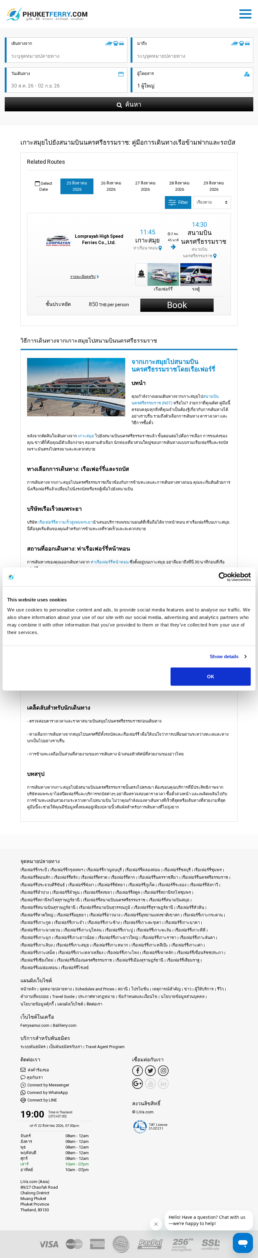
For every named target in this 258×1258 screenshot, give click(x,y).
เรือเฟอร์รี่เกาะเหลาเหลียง (80, 952)
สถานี (123, 989)
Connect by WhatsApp (47, 1092)
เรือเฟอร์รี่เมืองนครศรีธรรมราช (84, 960)
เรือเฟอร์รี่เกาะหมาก (110, 945)
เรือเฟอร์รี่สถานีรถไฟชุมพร (167, 892)
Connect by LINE (42, 1100)
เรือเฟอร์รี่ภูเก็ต (141, 884)
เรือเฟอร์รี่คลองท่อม (142, 869)
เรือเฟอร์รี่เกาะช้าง (103, 922)
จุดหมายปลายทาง (56, 989)
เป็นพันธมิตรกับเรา (65, 1046)
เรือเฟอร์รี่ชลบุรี (177, 869)
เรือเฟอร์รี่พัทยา (111, 884)
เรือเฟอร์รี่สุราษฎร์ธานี (153, 907)
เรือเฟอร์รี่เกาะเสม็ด (37, 952)
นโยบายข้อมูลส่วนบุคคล (183, 996)
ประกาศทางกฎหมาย (96, 996)
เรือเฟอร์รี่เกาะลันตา (197, 937)
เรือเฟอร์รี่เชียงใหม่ (36, 960)
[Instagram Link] (163, 1070)
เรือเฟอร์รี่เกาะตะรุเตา (142, 922)
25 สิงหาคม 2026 (77, 186)
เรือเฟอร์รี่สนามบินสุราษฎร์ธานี (48, 907)
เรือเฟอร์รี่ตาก (123, 877)
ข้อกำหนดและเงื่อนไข (137, 996)
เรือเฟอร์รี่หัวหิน (190, 907)
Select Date (45, 186)
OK (210, 676)
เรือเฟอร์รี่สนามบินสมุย (169, 900)
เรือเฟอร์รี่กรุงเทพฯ (66, 869)
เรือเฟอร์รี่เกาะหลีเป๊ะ (150, 945)
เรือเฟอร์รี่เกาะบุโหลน (83, 930)
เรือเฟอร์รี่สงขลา (97, 892)
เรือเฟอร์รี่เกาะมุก (35, 937)
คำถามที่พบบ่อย (34, 996)
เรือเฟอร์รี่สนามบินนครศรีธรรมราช (114, 900)
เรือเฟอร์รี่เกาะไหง (123, 952)
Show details (224, 656)
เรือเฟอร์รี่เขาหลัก (157, 952)
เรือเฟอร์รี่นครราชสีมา (158, 877)
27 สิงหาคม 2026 (145, 186)
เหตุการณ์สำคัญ (166, 989)
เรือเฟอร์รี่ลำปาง (34, 892)
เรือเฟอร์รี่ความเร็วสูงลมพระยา (65, 522)
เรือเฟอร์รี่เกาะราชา (159, 937)
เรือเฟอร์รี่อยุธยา (71, 915)
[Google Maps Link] (137, 1083)
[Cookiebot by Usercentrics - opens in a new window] (223, 577)
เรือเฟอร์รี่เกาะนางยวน (40, 930)
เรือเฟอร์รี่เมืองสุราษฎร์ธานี (139, 960)
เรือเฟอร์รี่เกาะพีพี (190, 930)
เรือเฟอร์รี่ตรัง (65, 877)
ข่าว (187, 989)
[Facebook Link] (137, 1070)
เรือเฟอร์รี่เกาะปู (119, 930)
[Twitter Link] (150, 1070)
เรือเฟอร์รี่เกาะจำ (69, 922)
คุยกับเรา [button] (35, 1077)
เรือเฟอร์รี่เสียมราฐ (183, 960)
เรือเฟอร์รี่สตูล (127, 892)
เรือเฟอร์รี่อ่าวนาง (104, 915)
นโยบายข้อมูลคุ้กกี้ (37, 1004)
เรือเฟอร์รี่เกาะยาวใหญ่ (118, 937)
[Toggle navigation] (247, 13)
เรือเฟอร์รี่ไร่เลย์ (75, 967)
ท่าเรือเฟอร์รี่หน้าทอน (110, 562)
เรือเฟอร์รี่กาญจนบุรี (104, 869)
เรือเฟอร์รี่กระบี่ (33, 869)
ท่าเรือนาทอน (146, 248)
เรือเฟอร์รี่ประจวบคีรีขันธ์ (42, 884)
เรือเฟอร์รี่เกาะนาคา (182, 922)
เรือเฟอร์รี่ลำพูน (66, 892)
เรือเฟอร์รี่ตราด (94, 877)
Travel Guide (63, 996)
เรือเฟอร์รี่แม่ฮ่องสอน (39, 967)
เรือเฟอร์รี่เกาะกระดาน (203, 915)
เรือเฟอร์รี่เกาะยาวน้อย (74, 937)
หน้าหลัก (28, 989)
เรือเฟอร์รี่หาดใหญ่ (36, 915)
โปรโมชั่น (140, 989)
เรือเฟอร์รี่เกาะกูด (35, 922)
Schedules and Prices (94, 989)
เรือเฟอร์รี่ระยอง (172, 884)
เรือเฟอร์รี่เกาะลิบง (36, 945)
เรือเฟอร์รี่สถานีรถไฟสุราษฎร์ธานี (50, 900)
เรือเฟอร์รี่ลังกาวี (204, 884)
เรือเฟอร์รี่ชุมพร (208, 869)
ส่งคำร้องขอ (38, 1070)
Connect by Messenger (48, 1085)
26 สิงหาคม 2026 (111, 186)
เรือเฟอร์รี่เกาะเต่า (187, 945)
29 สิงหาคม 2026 (214, 186)
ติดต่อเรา (94, 1004)
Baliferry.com (64, 1025)
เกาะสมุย (147, 240)
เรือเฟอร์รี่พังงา (81, 884)
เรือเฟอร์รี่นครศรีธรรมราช (205, 877)
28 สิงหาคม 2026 (179, 186)
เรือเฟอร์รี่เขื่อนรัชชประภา (200, 952)
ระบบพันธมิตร (33, 1046)
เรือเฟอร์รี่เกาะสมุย (72, 945)
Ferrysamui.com (34, 1025)
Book (177, 305)
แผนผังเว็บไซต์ (70, 1004)
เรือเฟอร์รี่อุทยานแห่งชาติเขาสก (152, 915)
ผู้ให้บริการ (204, 989)
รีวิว (220, 989)
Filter (183, 202)
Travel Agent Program (105, 1046)
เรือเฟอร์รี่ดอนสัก (35, 877)
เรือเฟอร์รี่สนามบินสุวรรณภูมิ (104, 907)
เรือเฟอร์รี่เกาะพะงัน (153, 930)
